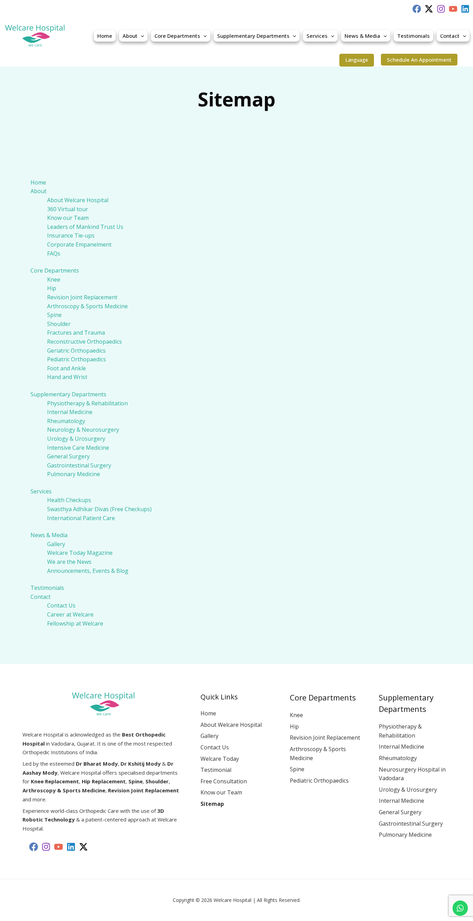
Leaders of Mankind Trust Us (85, 227)
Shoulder (59, 324)
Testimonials (413, 35)
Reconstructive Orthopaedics (84, 341)
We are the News (69, 562)
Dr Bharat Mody (97, 763)
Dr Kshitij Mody (141, 763)
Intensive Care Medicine (78, 447)
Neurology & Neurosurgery (83, 429)
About (130, 35)
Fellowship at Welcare (75, 623)
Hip (51, 288)
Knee (53, 279)
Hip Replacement (104, 781)
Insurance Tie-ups (71, 235)
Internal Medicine (69, 412)
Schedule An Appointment (419, 59)
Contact (449, 35)
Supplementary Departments (253, 35)
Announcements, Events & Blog (87, 571)
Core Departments (177, 35)
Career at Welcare (70, 614)
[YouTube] (453, 9)
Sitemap (212, 804)
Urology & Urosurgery (76, 438)
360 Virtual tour (67, 209)
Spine (54, 315)
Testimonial (215, 770)
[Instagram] (441, 9)
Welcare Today (219, 759)
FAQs (53, 253)
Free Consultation (223, 781)
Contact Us (61, 605)
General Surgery (68, 456)
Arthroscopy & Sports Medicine (87, 306)
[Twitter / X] (429, 9)
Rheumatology (66, 421)
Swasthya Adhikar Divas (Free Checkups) (99, 509)
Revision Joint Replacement (82, 297)
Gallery (56, 544)
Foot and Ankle (66, 368)
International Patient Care (81, 518)
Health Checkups (69, 500)
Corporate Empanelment (79, 244)
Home (104, 35)
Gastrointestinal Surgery (79, 465)
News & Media (362, 35)
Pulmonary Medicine (73, 474)
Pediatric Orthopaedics (76, 359)
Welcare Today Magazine (80, 553)
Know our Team (68, 218)
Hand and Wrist (67, 377)
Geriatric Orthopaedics (76, 350)
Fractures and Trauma (76, 332)
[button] (140, 36)
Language (356, 60)
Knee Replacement (55, 781)
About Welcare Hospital (77, 200)
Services (317, 35)
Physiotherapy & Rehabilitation (87, 403)
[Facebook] (416, 9)
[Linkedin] (465, 9)
